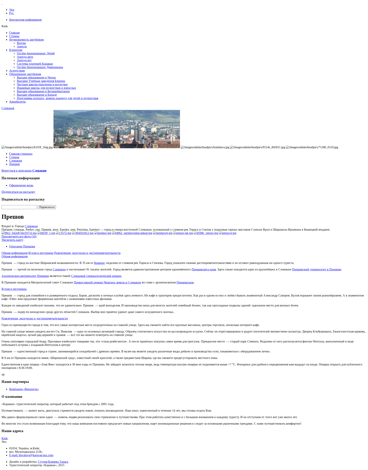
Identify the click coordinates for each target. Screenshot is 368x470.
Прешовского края (204, 269)
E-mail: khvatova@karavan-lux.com (31, 455)
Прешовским (185, 282)
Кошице (99, 262)
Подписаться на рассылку (18, 191)
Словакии (31, 226)
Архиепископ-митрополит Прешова (25, 276)
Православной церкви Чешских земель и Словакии (107, 282)
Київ (5, 438)
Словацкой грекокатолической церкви (96, 276)
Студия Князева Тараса (53, 461)
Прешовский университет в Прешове (316, 269)
